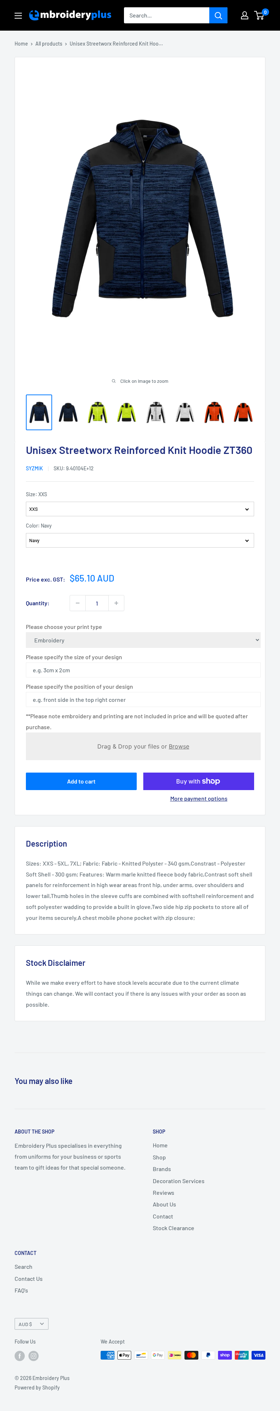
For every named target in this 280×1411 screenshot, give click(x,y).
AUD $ (25, 1324)
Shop (159, 1157)
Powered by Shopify (37, 1387)
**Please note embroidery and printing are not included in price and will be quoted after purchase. (137, 721)
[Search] (218, 15)
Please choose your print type (64, 626)
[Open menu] (18, 16)
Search (23, 1266)
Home (21, 43)
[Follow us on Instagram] (33, 1356)
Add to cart (81, 781)
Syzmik (34, 468)
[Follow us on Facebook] (20, 1356)
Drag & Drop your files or (143, 746)
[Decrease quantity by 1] (77, 603)
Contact (163, 1216)
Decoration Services (179, 1180)
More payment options (199, 798)
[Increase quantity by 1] (116, 603)
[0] (259, 15)
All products (48, 43)
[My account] (244, 15)
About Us (164, 1204)
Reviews (163, 1192)
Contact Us (29, 1278)
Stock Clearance (173, 1227)
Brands (162, 1168)
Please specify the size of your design (74, 656)
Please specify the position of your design (79, 686)
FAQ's (21, 1290)
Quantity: (38, 602)
